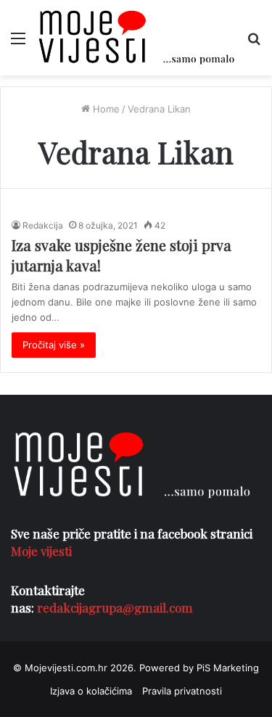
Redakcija (42, 225)
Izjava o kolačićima (91, 691)
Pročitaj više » (53, 345)
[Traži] (254, 43)
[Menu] (18, 43)
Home (105, 109)
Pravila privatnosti (182, 691)
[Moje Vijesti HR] (136, 37)
